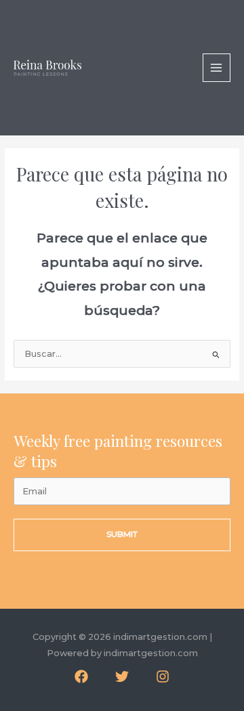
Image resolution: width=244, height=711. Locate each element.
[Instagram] (162, 676)
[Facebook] (81, 676)
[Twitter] (122, 676)
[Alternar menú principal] (216, 67)
